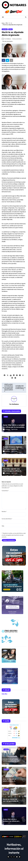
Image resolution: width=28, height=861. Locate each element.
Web (3, 526)
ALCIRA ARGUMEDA (8, 41)
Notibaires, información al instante (14, 848)
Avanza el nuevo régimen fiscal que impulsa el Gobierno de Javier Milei (12, 449)
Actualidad (4, 29)
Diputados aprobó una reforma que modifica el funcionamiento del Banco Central (12, 472)
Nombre (4, 511)
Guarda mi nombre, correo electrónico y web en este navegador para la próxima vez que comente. (14, 535)
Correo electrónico (7, 518)
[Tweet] (7, 60)
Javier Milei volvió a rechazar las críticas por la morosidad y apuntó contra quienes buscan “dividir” (14, 428)
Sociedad (6, 749)
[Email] (11, 60)
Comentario (5, 490)
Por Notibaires (7, 39)
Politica (10, 29)
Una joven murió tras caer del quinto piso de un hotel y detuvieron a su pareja (10, 802)
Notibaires (15, 404)
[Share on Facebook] (3, 60)
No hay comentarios (17, 39)
